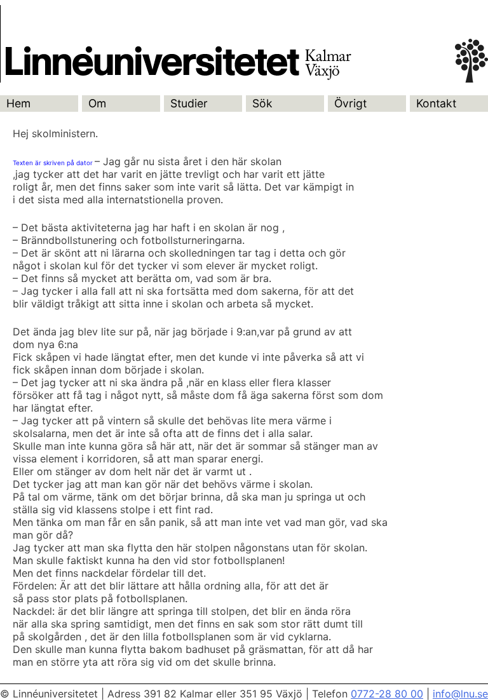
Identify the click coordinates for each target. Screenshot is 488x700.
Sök (262, 103)
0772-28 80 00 (387, 693)
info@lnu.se (460, 693)
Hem (18, 103)
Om (97, 103)
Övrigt (350, 103)
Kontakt (436, 103)
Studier (189, 103)
